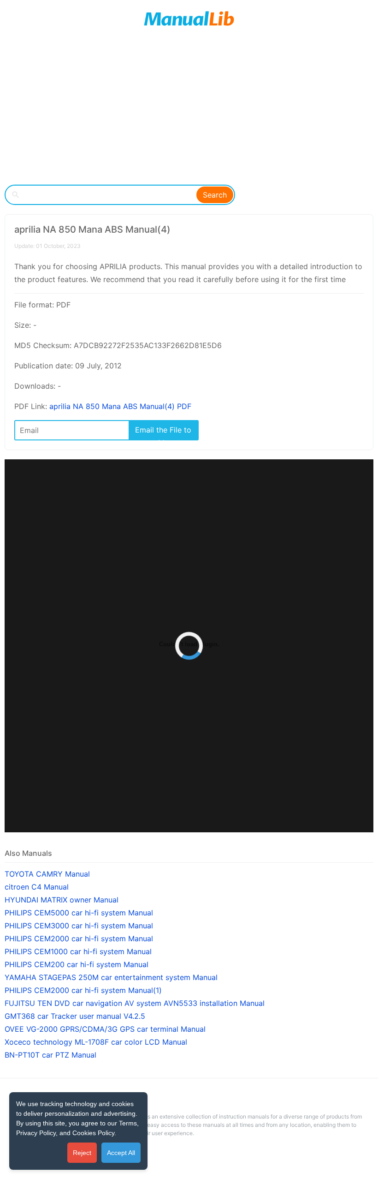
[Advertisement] (189, 110)
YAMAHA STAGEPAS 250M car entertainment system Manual (111, 977)
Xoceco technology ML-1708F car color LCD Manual (96, 1042)
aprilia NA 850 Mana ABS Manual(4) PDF (120, 406)
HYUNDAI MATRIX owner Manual (61, 899)
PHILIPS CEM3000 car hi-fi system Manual (79, 925)
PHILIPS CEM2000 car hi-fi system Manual (79, 938)
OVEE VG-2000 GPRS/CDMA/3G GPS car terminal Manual (105, 1029)
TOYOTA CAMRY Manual (47, 873)
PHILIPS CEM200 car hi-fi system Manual (76, 964)
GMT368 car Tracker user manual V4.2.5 (75, 1016)
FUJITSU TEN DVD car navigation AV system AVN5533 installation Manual (135, 1003)
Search (215, 194)
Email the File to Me (163, 432)
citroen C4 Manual (37, 886)
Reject (82, 1152)
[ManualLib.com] (189, 18)
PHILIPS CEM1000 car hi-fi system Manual (78, 951)
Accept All (121, 1152)
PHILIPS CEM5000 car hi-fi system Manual (79, 912)
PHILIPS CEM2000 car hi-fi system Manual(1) (83, 990)
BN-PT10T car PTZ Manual (50, 1054)
